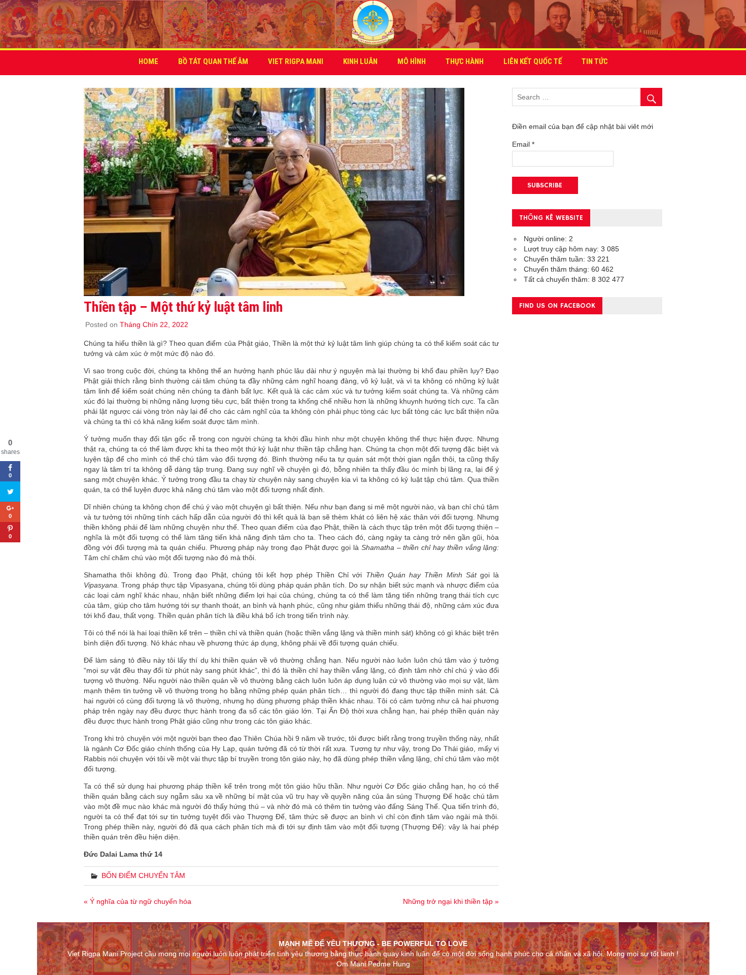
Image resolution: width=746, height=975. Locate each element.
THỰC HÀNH (465, 61)
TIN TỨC (595, 61)
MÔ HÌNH (411, 61)
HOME (148, 61)
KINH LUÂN (360, 61)
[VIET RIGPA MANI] (373, 43)
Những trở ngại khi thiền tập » (451, 901)
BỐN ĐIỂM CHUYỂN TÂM (143, 875)
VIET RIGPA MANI (295, 61)
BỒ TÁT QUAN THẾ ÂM (213, 61)
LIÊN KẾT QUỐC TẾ (532, 61)
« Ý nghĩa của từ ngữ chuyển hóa (137, 901)
